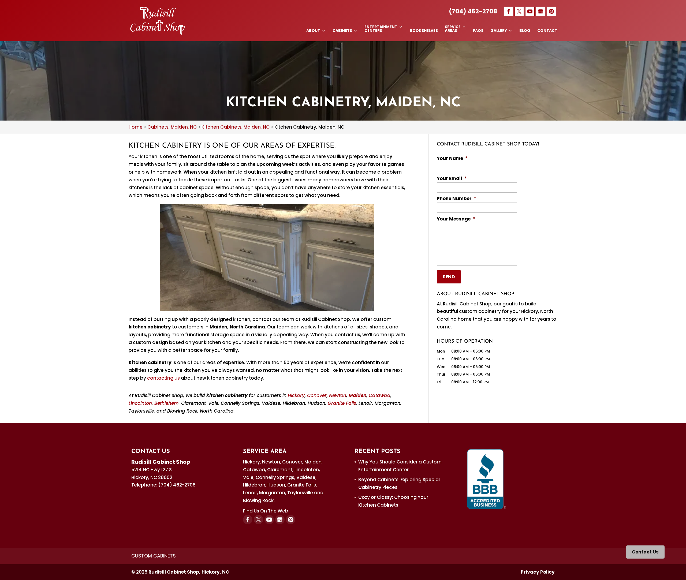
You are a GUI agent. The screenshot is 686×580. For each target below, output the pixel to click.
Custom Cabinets (153, 555)
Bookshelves (424, 31)
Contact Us (645, 552)
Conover (317, 395)
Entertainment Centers (380, 29)
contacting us (163, 378)
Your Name (452, 158)
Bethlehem (166, 403)
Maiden (357, 395)
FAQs (478, 31)
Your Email (452, 178)
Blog (524, 31)
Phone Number (456, 198)
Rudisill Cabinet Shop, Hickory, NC (188, 572)
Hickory (296, 395)
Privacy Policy (538, 572)
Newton (337, 395)
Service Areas (453, 29)
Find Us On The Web (265, 511)
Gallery (498, 31)
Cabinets (342, 31)
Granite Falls (342, 403)
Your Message (456, 219)
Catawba (379, 395)
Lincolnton (140, 403)
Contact (547, 31)
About (313, 31)
